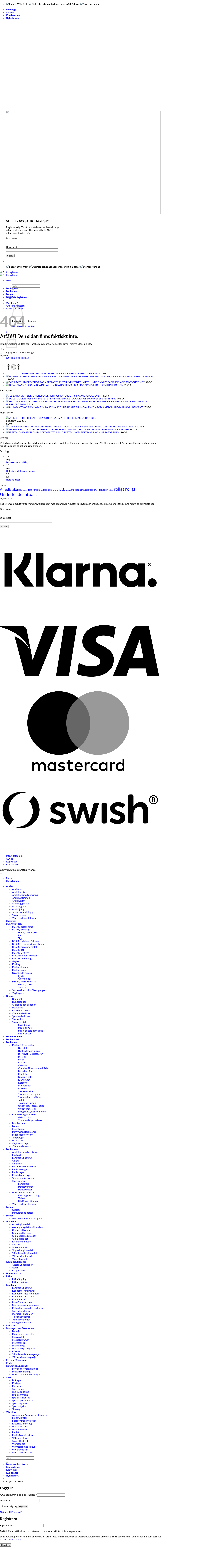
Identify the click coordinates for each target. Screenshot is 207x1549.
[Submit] (1, 353)
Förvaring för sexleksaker (25, 1368)
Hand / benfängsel (27, 932)
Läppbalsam (18, 1123)
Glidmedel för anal (21, 1232)
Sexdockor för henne (22, 1134)
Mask (21, 975)
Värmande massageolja (24, 1357)
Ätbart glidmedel (21, 1224)
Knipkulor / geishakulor (24, 1114)
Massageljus (18, 1342)
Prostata (110, 490)
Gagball (16, 961)
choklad (24, 490)
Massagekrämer (20, 1339)
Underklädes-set (27, 1108)
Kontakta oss (13, 864)
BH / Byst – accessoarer (30, 1053)
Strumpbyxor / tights (29, 1094)
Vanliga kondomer (21, 1322)
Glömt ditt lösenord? (11, 1512)
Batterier (11, 920)
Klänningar (24, 1079)
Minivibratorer (20, 1429)
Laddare (10, 1325)
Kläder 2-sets (25, 1076)
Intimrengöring (20, 1281)
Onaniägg (17, 1163)
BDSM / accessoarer (22, 926)
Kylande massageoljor (23, 1333)
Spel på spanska (20, 1403)
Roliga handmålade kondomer (27, 1307)
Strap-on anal (19, 915)
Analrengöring (19, 906)
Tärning (16, 1409)
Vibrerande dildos (21, 1013)
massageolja (88, 489)
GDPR (9, 858)
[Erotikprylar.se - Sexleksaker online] (9, 273)
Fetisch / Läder (25, 1071)
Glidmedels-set (20, 1238)
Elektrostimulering (22, 958)
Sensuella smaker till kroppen (27, 1218)
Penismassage (19, 1169)
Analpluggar (18, 900)
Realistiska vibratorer (23, 1435)
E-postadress (7, 1525)
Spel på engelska (20, 1391)
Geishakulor (24, 1117)
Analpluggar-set (20, 903)
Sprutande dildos (21, 1016)
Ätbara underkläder (22, 1264)
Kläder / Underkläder (23, 1045)
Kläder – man (19, 969)
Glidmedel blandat (21, 1229)
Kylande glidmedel (21, 1241)
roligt (130, 489)
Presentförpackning (17, 1359)
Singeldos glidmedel (22, 1250)
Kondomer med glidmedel (25, 1293)
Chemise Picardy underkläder (33, 1068)
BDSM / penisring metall (24, 946)
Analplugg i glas (20, 891)
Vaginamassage (20, 1143)
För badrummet (14, 1036)
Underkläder (12, 494)
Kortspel (16, 1383)
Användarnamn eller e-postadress (18, 1494)
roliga (119, 489)
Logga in (23, 1506)
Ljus (64, 489)
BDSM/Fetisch (14, 296)
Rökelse (16, 1351)
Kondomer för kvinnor (23, 1290)
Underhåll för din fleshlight (26, 1374)
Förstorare (23, 1183)
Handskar (23, 1073)
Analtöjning (18, 909)
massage (76, 489)
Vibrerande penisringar (24, 1203)
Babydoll (22, 1047)
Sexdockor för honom (23, 1177)
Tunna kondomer (21, 1319)
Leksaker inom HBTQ (17, 462)
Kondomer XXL (20, 1299)
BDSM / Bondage (21, 929)
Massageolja (18, 1345)
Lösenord (5, 1500)
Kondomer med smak (23, 1296)
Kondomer (12, 1284)
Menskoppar (18, 1128)
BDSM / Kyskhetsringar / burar (28, 943)
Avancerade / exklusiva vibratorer (29, 1414)
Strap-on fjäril (25, 1027)
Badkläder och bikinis (29, 1050)
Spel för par (18, 1388)
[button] (12, 18)
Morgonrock (24, 1085)
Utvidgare (17, 1140)
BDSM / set (18, 949)
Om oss (10, 12)
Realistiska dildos (21, 1010)
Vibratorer (12, 1411)
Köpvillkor (11, 861)
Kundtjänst (12, 1472)
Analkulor (17, 889)
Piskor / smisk (25, 984)
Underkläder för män (23, 1192)
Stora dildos (18, 1019)
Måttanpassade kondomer (26, 1305)
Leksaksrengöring (21, 1371)
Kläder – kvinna (20, 967)
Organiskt (101, 489)
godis (57, 489)
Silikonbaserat (19, 1247)
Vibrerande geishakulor (30, 1120)
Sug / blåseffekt (20, 1440)
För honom (12, 288)
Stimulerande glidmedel (24, 1253)
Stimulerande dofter (22, 1212)
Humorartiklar (14, 1273)
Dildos (9, 995)
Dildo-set (17, 998)
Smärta (22, 987)
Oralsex (16, 1209)
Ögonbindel (24, 978)
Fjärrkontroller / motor (24, 1420)
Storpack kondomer (22, 1313)
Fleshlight (17, 1154)
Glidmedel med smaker (24, 1235)
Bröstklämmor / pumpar (24, 955)
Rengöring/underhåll (17, 1365)
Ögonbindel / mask (22, 972)
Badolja (16, 1331)
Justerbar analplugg (22, 912)
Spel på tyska (19, 1406)
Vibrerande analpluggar (24, 917)
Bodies (21, 1062)
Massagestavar (20, 1426)
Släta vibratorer (20, 1437)
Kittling (16, 964)
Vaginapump (18, 993)
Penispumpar (25, 1189)
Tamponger (18, 1137)
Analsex (10, 886)
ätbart (31, 494)
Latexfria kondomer (22, 1302)
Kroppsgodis (18, 1270)
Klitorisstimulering (22, 1423)
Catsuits (22, 1065)
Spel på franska (20, 1394)
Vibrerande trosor (21, 1146)
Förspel (10, 1215)
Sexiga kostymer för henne (32, 1111)
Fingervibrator (19, 1417)
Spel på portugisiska (22, 1400)
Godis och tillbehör (16, 1261)
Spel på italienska (21, 1397)
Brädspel (16, 1380)
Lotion (15, 1125)
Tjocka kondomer (21, 1316)
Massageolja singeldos (23, 1348)
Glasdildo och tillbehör (24, 1004)
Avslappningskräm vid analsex (27, 1227)
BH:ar (21, 1059)
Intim (9, 1276)
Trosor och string (27, 1102)
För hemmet (12, 1039)
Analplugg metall (21, 897)
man (69, 490)
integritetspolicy (12, 1539)
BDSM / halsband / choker (25, 941)
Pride (9, 1362)
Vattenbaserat (19, 1258)
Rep (20, 935)
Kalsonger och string (29, 1195)
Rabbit (15, 1432)
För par (10, 294)
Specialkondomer (21, 1310)
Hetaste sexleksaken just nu (20, 470)
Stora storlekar (26, 1091)
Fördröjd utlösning (22, 1157)
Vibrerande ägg (20, 1449)
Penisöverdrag (25, 1186)
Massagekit (18, 1336)
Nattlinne (23, 1088)
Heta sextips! (13, 479)
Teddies (22, 1099)
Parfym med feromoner (24, 1131)
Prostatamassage (21, 1175)
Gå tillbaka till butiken (17, 357)
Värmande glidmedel (22, 1255)
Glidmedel (46, 489)
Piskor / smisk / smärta (24, 981)
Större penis (18, 1180)
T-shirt (21, 1198)
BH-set (22, 1056)
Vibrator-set (18, 1443)
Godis (15, 1267)
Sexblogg (11, 9)
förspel (36, 489)
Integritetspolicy (14, 855)
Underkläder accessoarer (31, 1105)
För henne (11, 291)
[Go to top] (1, 873)
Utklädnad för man (28, 1201)
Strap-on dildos (20, 1021)
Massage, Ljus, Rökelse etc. (20, 1328)
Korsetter (23, 1082)
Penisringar (18, 1172)
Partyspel (17, 1385)
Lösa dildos (24, 1024)
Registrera (5, 1545)
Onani (15, 1160)
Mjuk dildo (17, 1007)
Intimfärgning (19, 1279)
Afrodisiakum (10, 489)
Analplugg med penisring (25, 894)
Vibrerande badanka (22, 1452)
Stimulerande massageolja (25, 1354)
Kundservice (13, 15)
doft (29, 489)
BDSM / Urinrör (20, 952)
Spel (8, 1377)
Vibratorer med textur (23, 1446)
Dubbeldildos (19, 1001)
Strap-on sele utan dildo (30, 1030)
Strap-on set (24, 1033)
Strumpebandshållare (29, 1097)
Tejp (20, 938)
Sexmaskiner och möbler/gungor (29, 990)
